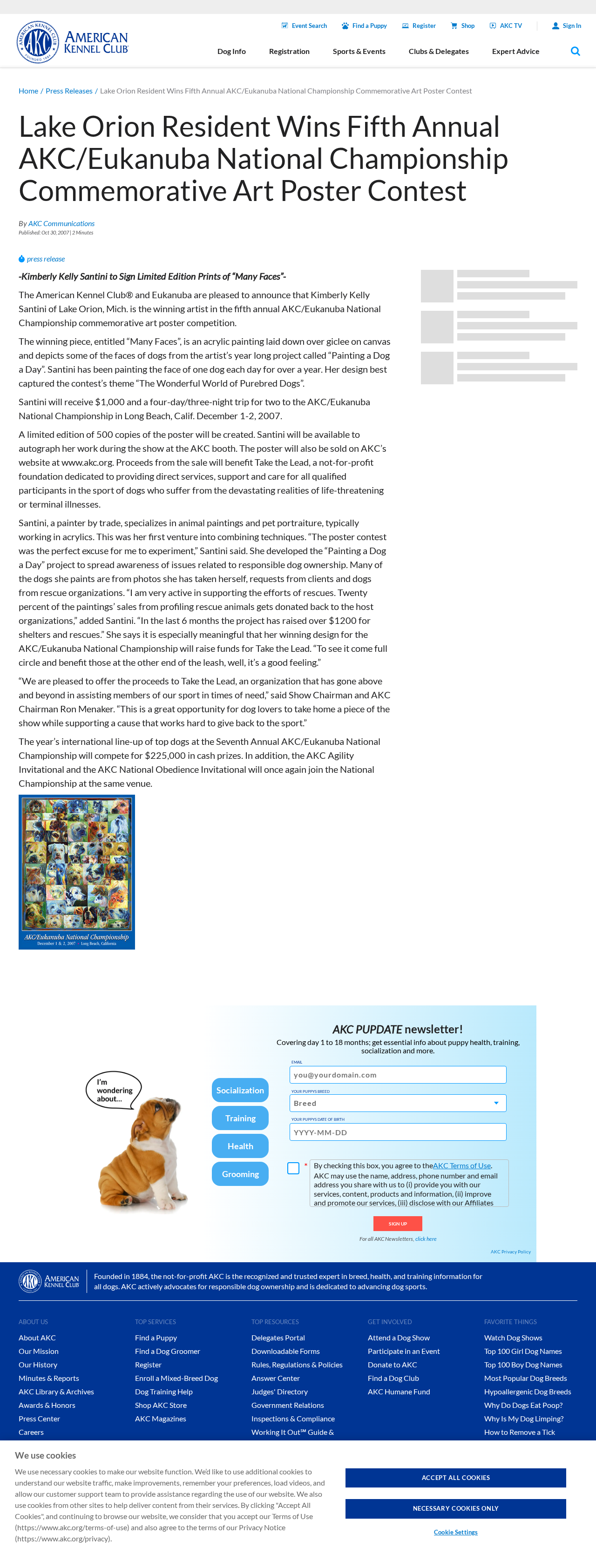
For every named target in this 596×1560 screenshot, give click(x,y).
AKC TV (511, 25)
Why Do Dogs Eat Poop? (523, 1404)
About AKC (37, 1337)
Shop (467, 25)
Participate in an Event (404, 1350)
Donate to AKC (392, 1364)
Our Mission (39, 1350)
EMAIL (296, 1062)
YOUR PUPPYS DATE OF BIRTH (318, 1119)
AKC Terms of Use (462, 1165)
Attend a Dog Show (399, 1337)
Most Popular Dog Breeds (525, 1377)
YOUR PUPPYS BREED (310, 1091)
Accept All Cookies (456, 1477)
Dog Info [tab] (231, 51)
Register (424, 25)
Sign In (572, 25)
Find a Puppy (369, 25)
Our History (38, 1364)
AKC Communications (61, 223)
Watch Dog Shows (513, 1337)
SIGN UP (398, 1223)
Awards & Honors (47, 1404)
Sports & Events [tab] (359, 51)
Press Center (39, 1418)
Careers (31, 1431)
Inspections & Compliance (293, 1418)
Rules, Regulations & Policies (297, 1364)
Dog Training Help (164, 1391)
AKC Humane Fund (399, 1391)
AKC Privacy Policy (511, 1251)
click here (426, 1238)
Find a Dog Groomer (167, 1350)
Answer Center (275, 1377)
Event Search (309, 25)
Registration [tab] (289, 51)
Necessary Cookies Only (456, 1508)
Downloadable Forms (285, 1350)
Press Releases (69, 90)
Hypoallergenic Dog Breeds (527, 1391)
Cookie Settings (456, 1532)
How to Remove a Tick (519, 1431)
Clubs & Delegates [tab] (439, 51)
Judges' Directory (279, 1391)
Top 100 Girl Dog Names (523, 1350)
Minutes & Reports (49, 1377)
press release (46, 258)
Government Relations (287, 1404)
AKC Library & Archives (56, 1391)
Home (28, 90)
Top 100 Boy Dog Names (523, 1364)
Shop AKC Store (161, 1404)
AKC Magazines (160, 1418)
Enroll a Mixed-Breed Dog (176, 1377)
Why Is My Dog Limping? (523, 1418)
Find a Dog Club (393, 1377)
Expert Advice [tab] (516, 51)
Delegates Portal (278, 1337)
